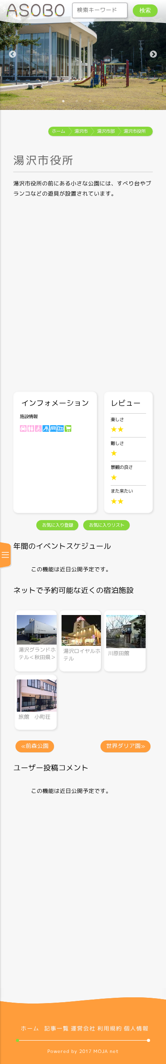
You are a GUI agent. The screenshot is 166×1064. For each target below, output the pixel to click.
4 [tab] (103, 101)
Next (153, 55)
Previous (12, 55)
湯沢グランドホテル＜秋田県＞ (37, 653)
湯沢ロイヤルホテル (81, 654)
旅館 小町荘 (34, 717)
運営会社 (83, 1029)
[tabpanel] (83, 55)
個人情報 (136, 1029)
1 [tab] (63, 101)
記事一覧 (56, 1029)
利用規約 (109, 1029)
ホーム (30, 1029)
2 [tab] (76, 101)
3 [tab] (89, 101)
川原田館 (118, 653)
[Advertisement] (83, 296)
